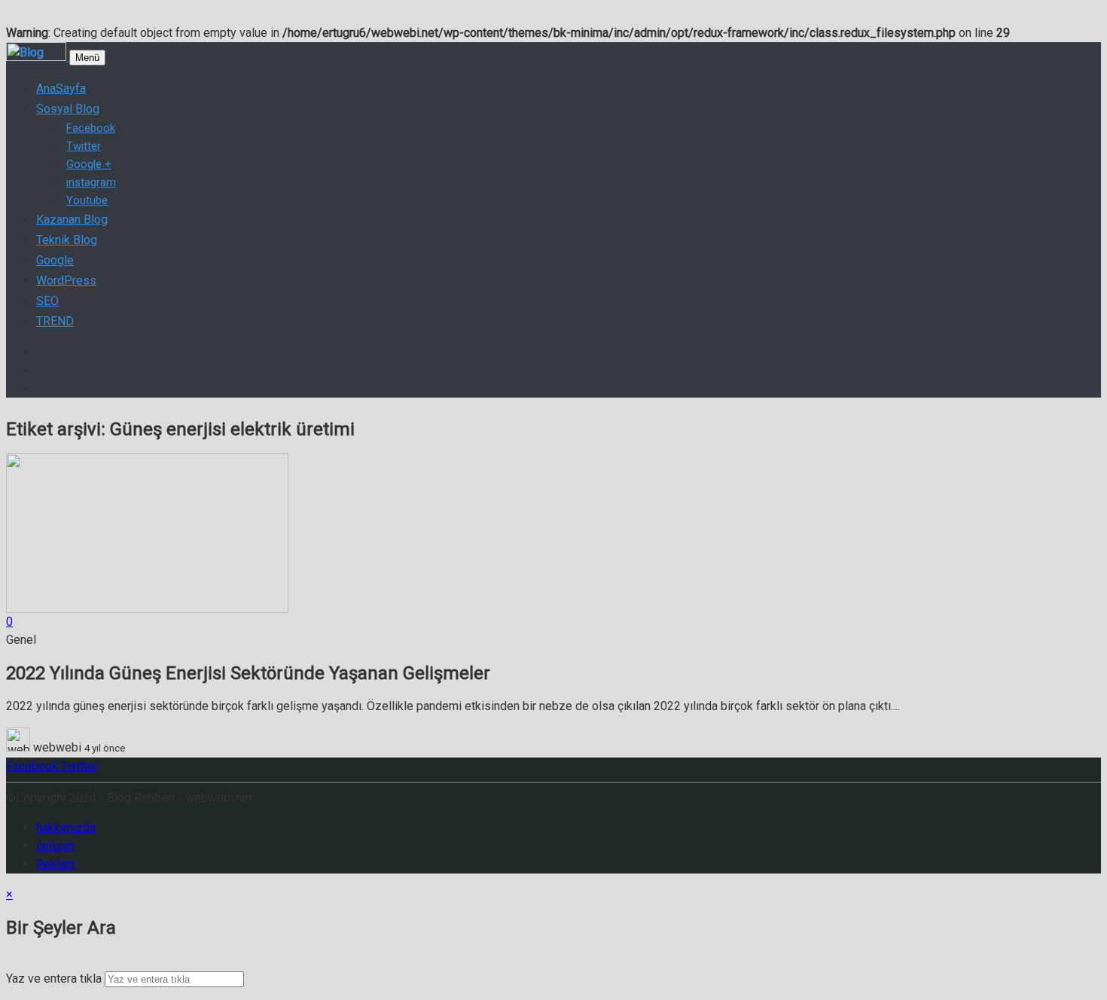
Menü (87, 57)
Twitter (78, 766)
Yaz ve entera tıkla (54, 978)
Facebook (32, 766)
